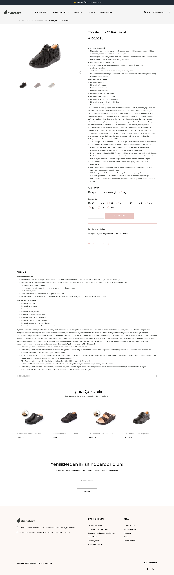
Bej (124, 192)
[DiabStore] (12, 12)
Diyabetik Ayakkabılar (105, 234)
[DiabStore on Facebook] (147, 568)
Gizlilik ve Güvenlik (95, 525)
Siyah (94, 192)
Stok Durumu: (93, 229)
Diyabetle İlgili (129, 525)
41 (111, 203)
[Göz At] (48, 427)
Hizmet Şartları (93, 541)
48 (112, 207)
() (160, 12)
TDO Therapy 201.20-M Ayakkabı (101, 434)
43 (130, 203)
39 (92, 203)
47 (102, 207)
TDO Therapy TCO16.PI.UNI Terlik (65, 434)
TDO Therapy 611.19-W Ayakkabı (137, 434)
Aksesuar (127, 533)
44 (140, 203)
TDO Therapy (124, 234)
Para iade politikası (95, 544)
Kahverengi (110, 192)
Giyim (116, 234)
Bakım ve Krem (130, 541)
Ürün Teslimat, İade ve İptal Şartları (101, 533)
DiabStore (34, 563)
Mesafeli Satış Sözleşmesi (98, 529)
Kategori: (91, 234)
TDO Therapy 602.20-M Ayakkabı (29, 434)
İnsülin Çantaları (130, 529)
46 (92, 207)
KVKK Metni (92, 537)
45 (150, 203)
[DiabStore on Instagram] (153, 568)
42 (121, 203)
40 (102, 203)
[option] (23, 85)
